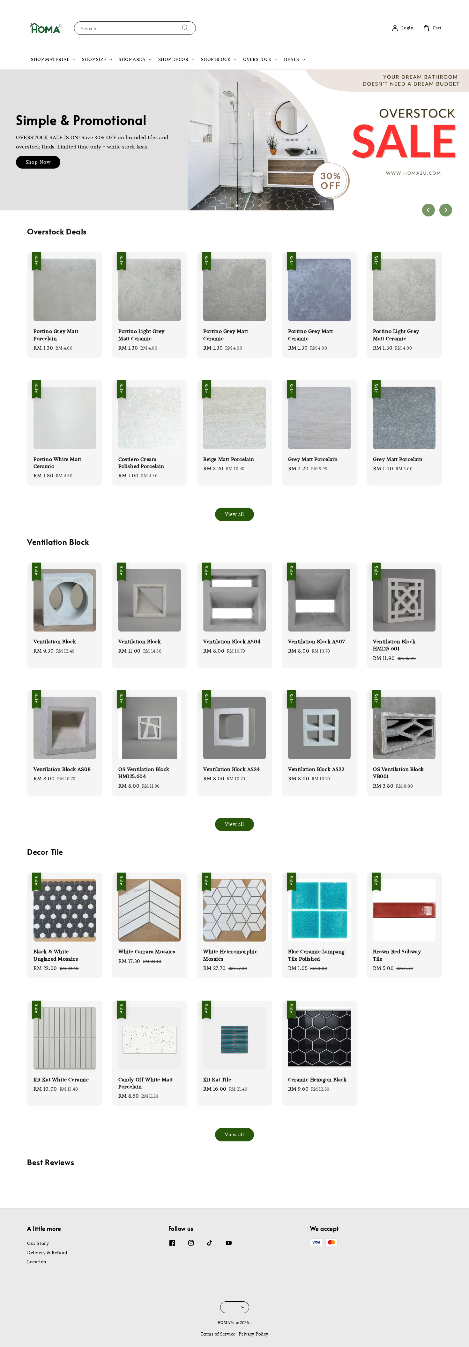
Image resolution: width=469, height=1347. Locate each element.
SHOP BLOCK (216, 59)
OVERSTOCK (257, 59)
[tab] (232, 205)
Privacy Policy (253, 1333)
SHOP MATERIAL (50, 59)
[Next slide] (445, 210)
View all (234, 514)
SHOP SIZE (94, 59)
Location (36, 1262)
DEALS (291, 59)
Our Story (38, 1243)
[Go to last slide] (428, 210)
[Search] (185, 28)
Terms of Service (218, 1333)
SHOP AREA (132, 59)
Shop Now (38, 162)
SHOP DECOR (173, 59)
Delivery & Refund (47, 1252)
